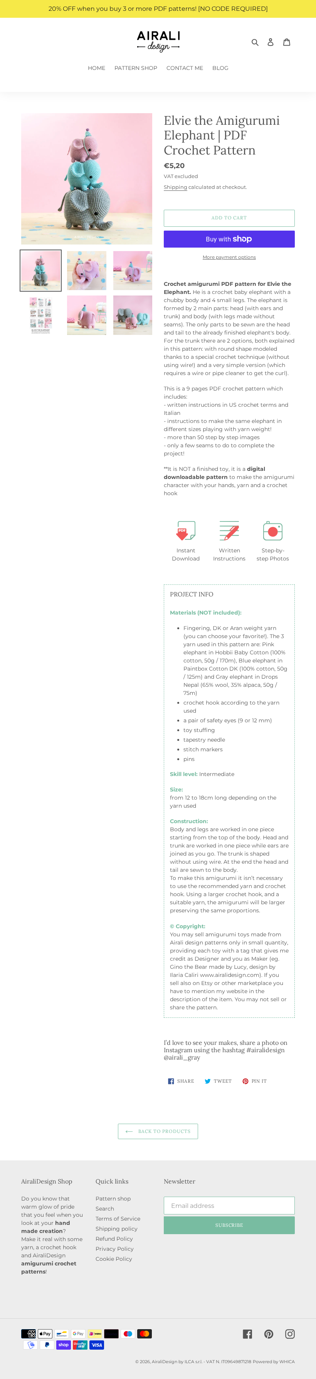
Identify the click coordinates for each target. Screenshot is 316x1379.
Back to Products (164, 1131)
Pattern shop (113, 1198)
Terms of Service (118, 1218)
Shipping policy (117, 1228)
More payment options (229, 257)
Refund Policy (114, 1238)
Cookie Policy (114, 1258)
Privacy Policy (115, 1248)
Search (105, 1208)
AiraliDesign (164, 1361)
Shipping (175, 187)
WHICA (287, 1361)
